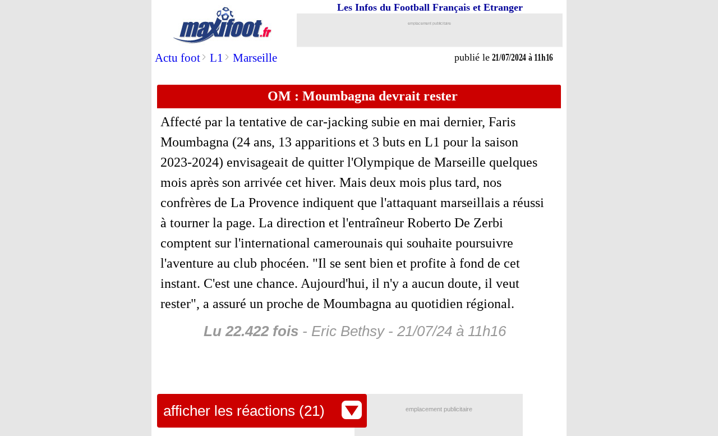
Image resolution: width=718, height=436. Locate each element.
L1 (216, 58)
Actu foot (177, 58)
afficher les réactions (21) (244, 410)
